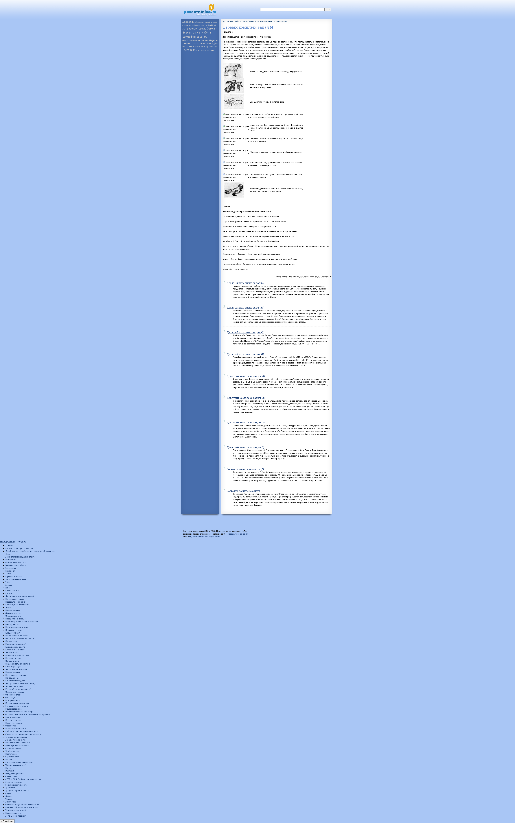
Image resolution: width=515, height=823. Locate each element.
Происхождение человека (17, 742)
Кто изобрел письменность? (18, 689)
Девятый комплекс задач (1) (245, 447)
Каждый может (12, 632)
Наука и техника (12, 672)
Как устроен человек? (15, 644)
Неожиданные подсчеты (16, 627)
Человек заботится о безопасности (21, 807)
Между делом (12, 624)
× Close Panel (7, 821)
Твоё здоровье (12, 751)
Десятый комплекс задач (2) (245, 332)
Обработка (10, 725)
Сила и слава (11, 776)
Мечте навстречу (13, 717)
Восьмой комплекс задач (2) (245, 469)
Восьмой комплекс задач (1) (245, 490)
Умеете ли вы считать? (15, 765)
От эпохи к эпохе (13, 694)
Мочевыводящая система (17, 655)
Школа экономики (13, 813)
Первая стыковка (199, 43)
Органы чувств (12, 661)
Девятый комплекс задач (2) (246, 422)
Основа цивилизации (14, 692)
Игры (7, 587)
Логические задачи (14, 686)
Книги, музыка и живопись (17, 604)
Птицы (8, 768)
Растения (188, 50)
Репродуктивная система (17, 745)
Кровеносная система (15, 649)
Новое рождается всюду (16, 635)
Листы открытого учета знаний (19, 596)
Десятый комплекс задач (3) (245, 307)
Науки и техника (12, 610)
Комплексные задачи (191, 40)
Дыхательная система (15, 579)
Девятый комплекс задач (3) (246, 397)
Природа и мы (12, 677)
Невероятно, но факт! (237, 533)
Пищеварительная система (17, 663)
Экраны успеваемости (15, 739)
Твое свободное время (16, 737)
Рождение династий (14, 773)
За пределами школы (194, 28)
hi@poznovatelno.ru (198, 536)
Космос (205, 40)
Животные (210, 25)
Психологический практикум (201, 46)
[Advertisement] (200, 94)
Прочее (8, 759)
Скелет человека (13, 748)
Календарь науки (13, 666)
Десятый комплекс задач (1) (245, 354)
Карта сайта (214, 536)
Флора (8, 796)
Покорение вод (12, 700)
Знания (8, 585)
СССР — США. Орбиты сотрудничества (23, 779)
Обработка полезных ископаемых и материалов (27, 714)
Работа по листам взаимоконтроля (21, 731)
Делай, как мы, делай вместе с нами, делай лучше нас (30, 551)
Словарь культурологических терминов (23, 734)
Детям (8, 554)
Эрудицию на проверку (204, 50)
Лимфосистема (12, 652)
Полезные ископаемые (15, 728)
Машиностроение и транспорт (19, 711)
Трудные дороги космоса (17, 790)
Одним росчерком (13, 630)
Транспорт (10, 787)
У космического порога (16, 784)
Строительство (12, 756)
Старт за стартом (13, 782)
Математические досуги (16, 706)
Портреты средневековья (17, 703)
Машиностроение (13, 708)
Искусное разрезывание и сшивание (21, 621)
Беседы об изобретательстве (19, 548)
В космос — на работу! (15, 565)
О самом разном (13, 613)
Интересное (199, 36)
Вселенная (10, 570)
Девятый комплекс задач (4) (246, 376)
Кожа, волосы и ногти (15, 646)
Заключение (10, 568)
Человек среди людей (15, 810)
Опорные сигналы (13, 616)
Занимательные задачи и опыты (20, 556)
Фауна (8, 793)
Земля (8, 573)
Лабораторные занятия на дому (20, 683)
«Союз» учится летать (15, 562)
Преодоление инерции (15, 618)
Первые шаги (11, 641)
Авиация (186, 21)
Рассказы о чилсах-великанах (19, 762)
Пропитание (11, 753)
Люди (8, 607)
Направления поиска (14, 599)
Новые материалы (13, 722)
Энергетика (10, 801)
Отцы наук (10, 697)
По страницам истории (15, 675)
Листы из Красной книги (16, 669)
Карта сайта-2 (12, 590)
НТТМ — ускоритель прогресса (19, 638)
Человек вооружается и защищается (22, 804)
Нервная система (13, 658)
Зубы (7, 582)
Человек (9, 799)
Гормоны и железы (13, 576)
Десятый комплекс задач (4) (245, 283)
